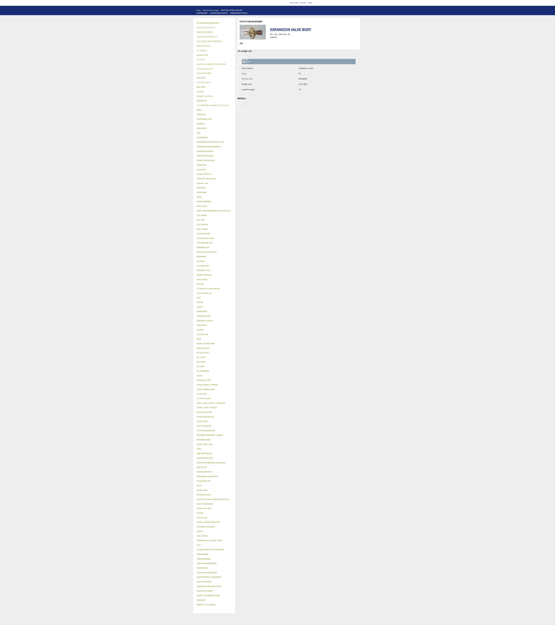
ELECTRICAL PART (203, 48)
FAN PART (249, 45)
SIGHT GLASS (240, 100)
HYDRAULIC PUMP (228, 59)
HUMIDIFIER (244, 88)
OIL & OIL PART (202, 65)
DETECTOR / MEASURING (239, 30)
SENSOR (226, 53)
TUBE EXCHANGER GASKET (207, 39)
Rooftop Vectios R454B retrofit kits (213, 499)
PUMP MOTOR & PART (218, 62)
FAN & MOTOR (226, 39)
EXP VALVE (200, 77)
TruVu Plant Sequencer (207, 573)
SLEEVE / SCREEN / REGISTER (208, 91)
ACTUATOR (214, 85)
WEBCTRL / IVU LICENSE (206, 94)
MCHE (199, 339)
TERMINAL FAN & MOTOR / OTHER (210, 45)
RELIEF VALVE (202, 74)
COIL (229, 33)
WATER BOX (201, 82)
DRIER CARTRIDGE (225, 74)
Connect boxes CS (204, 174)
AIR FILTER (232, 88)
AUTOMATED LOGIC (204, 33)
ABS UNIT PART (244, 108)
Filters (200, 302)
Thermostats (202, 568)
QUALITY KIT (217, 111)
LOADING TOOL (220, 30)
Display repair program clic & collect (214, 211)
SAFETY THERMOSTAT (238, 56)
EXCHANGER (219, 33)
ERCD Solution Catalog (206, 252)
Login (310, 3)
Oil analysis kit (204, 398)
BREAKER (233, 51)
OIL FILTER (227, 65)
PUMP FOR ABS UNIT (237, 62)
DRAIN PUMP (243, 59)
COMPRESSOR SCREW (218, 13)
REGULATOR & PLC (203, 30)
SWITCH (249, 48)
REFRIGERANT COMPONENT (218, 68)
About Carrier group (211, 10)
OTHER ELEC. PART (203, 59)
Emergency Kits (203, 270)
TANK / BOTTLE (214, 82)
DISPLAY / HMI (231, 27)
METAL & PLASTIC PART (232, 77)
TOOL (214, 108)
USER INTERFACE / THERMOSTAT (209, 27)
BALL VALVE (225, 85)
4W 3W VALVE (201, 85)
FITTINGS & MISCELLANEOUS (208, 103)
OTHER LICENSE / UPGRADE (207, 97)
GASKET (229, 100)
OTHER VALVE (201, 88)
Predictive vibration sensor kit (211, 463)
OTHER (223, 97)
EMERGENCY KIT (203, 108)
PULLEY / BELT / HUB (216, 100)
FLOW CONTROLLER (234, 71)
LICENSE (245, 91)
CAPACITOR (201, 53)
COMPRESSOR (202, 13)
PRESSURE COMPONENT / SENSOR (209, 71)
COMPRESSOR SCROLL (239, 13)
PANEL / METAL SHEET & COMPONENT (225, 80)
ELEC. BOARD (239, 25)
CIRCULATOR (201, 62)
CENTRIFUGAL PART (222, 22)
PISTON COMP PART (204, 25)
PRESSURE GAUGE (232, 111)
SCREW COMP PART (204, 22)
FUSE (242, 51)
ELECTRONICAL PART (223, 25)
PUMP (216, 59)
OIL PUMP (200, 68)
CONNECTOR (201, 56)
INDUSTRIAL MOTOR (234, 45)
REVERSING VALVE (243, 74)
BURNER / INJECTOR (227, 108)
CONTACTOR (232, 48)
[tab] (214, 114)
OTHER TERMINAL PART (232, 103)
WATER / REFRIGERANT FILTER (228, 106)
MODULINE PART (203, 111)
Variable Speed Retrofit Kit (209, 586)
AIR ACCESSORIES (217, 88)
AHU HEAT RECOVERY (231, 91)
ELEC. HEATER (237, 53)
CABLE (199, 51)
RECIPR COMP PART (241, 22)
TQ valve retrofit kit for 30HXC (210, 550)
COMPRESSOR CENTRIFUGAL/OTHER (211, 19)
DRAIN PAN (247, 80)
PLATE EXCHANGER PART (223, 36)
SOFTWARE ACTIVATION (228, 94)
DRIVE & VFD (219, 48)
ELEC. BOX (208, 51)
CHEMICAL (200, 100)
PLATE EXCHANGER (241, 33)
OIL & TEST (216, 65)
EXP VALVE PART (213, 77)
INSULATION (227, 82)
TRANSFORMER (221, 51)
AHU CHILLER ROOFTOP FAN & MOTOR (211, 42)
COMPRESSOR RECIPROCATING (209, 16)
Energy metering (204, 275)
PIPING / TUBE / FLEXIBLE (239, 97)
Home (198, 10)
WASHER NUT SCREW (204, 106)
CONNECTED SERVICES (218, 56)
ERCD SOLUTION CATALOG (231, 10)
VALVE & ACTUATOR (243, 82)
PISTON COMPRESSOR (237, 19)
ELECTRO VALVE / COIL (242, 85)
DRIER (212, 74)
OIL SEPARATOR (241, 65)
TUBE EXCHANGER (203, 36)
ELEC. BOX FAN (214, 53)
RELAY (241, 48)
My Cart (303, 3)
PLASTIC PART (202, 80)
